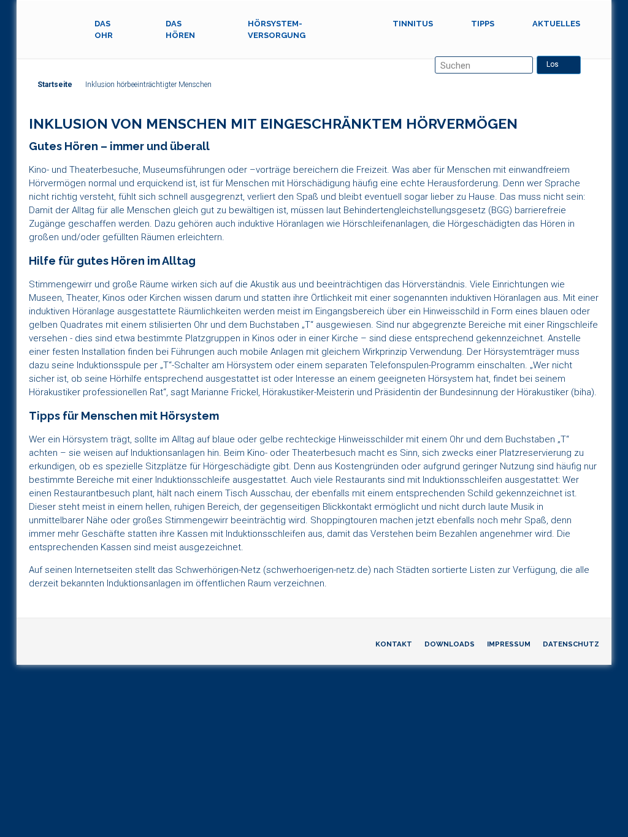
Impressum (508, 644)
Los (552, 64)
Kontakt (393, 644)
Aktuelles (556, 23)
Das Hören (180, 29)
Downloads (449, 644)
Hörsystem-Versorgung (276, 29)
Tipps (482, 23)
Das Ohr (103, 29)
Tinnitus (412, 23)
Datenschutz (571, 644)
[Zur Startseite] (52, 24)
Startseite (54, 84)
